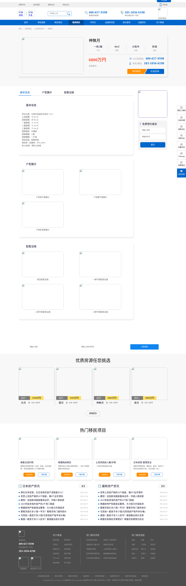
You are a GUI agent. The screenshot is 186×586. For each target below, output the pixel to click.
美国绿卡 (86, 576)
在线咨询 (154, 71)
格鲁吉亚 (135, 549)
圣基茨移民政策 (130, 576)
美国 (133, 540)
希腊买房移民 (73, 576)
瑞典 (142, 540)
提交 (153, 145)
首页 (26, 22)
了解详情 (43, 475)
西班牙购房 (59, 576)
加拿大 (143, 554)
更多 (83, 486)
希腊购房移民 (64, 462)
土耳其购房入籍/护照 (106, 462)
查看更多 (93, 413)
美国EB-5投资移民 (110, 540)
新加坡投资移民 (92, 540)
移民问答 (67, 558)
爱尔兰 (143, 549)
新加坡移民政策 (43, 576)
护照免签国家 (100, 576)
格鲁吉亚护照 (26, 462)
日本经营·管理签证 (142, 462)
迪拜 (133, 554)
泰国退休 (145, 576)
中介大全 (56, 558)
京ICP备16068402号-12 (98, 580)
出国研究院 (110, 22)
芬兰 (152, 540)
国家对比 (51, 5)
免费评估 (22, 5)
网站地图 (56, 563)
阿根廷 (152, 554)
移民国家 (41, 22)
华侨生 (93, 22)
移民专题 (67, 554)
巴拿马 (134, 558)
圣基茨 (152, 558)
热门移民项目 (92, 535)
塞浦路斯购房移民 (109, 554)
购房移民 (76, 22)
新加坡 (152, 549)
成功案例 (36, 5)
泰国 (142, 558)
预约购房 (136, 71)
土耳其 (143, 545)
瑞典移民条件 (115, 576)
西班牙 (152, 545)
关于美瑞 (160, 22)
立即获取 (144, 347)
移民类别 (58, 22)
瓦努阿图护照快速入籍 (92, 554)
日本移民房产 (41, 29)
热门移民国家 (138, 535)
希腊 (133, 545)
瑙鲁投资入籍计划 (92, 545)
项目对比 (65, 5)
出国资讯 (56, 554)
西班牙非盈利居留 (109, 558)
